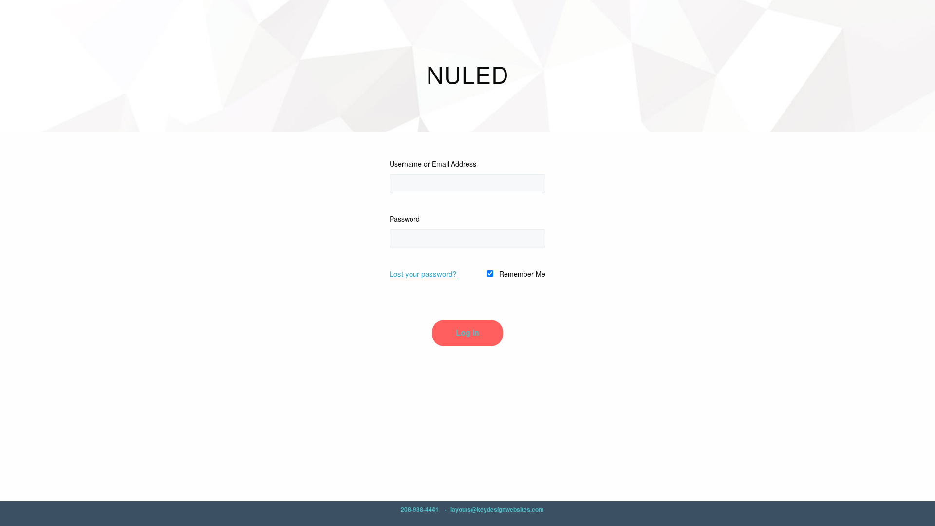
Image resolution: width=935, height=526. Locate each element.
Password (405, 219)
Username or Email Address (433, 164)
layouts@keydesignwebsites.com (497, 509)
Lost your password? (423, 273)
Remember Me (521, 274)
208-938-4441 (420, 509)
